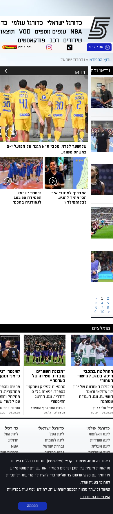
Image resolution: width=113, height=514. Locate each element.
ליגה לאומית (54, 440)
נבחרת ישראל (53, 446)
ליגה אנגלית (101, 446)
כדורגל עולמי (27, 23)
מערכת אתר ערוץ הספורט (47, 408)
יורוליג (13, 440)
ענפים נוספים (50, 31)
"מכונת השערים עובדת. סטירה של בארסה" (48, 376)
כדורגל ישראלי (64, 23)
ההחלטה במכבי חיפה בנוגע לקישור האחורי (95, 376)
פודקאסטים (31, 40)
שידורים (72, 40)
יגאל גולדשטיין (103, 408)
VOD (24, 31)
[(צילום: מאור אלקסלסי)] (92, 350)
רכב (54, 40)
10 (102, 312)
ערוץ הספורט (100, 28)
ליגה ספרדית (100, 440)
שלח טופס (25, 47)
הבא (109, 312)
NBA (76, 31)
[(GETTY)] (45, 350)
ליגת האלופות (99, 434)
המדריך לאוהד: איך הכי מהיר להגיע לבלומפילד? (69, 197)
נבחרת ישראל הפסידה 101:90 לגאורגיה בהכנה (26, 197)
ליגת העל (57, 434)
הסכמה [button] (32, 506)
